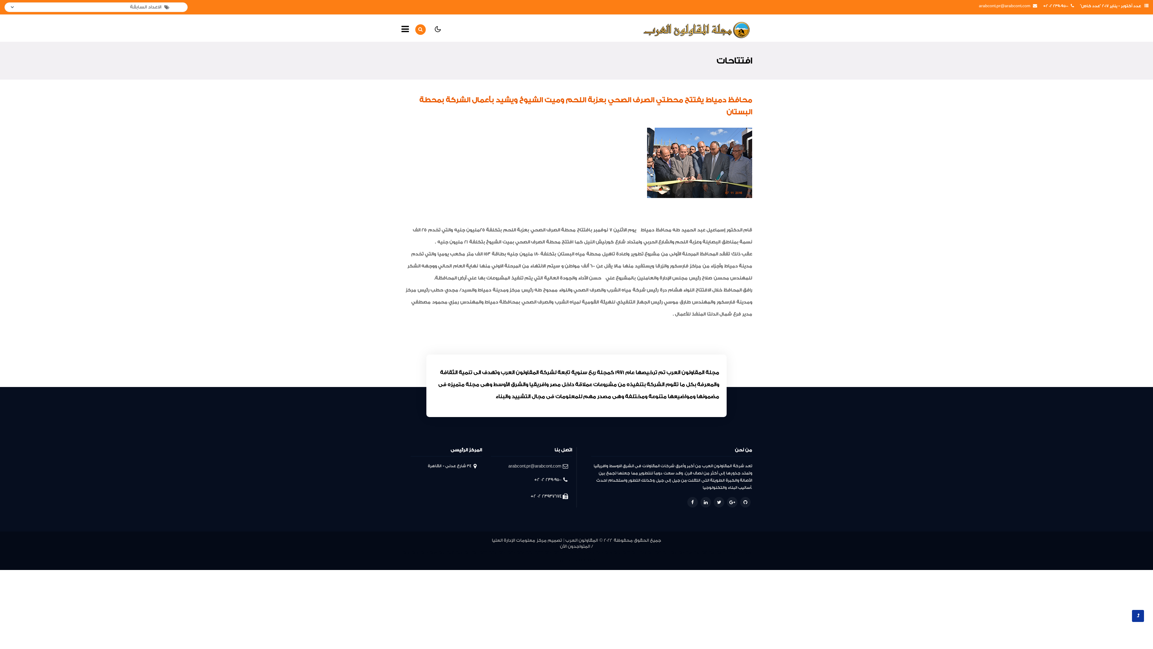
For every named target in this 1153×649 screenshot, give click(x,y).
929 (572, 553)
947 (415, 553)
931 (556, 553)
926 (599, 553)
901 (568, 560)
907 (732, 553)
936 (511, 553)
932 (548, 553)
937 (502, 553)
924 (617, 553)
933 (539, 553)
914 (697, 553)
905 (747, 553)
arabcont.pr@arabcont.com (1004, 6)
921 (643, 553)
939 (484, 553)
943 (451, 553)
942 (459, 553)
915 (689, 553)
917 (673, 553)
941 (468, 553)
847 (582, 560)
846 (591, 560)
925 (608, 553)
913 (704, 553)
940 (475, 553)
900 (574, 560)
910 (725, 553)
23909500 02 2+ (1055, 6)
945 (433, 553)
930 (564, 553)
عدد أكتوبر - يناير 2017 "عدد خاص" (1110, 6)
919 (658, 553)
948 (406, 553)
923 (626, 553)
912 (712, 553)
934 (530, 553)
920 (650, 553)
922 (635, 553)
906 (740, 553)
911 (719, 553)
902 (561, 560)
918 (666, 553)
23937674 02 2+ (546, 496)
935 (520, 553)
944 (442, 553)
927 (591, 553)
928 (582, 553)
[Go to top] (1138, 616)
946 (424, 553)
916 (681, 553)
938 (493, 553)
